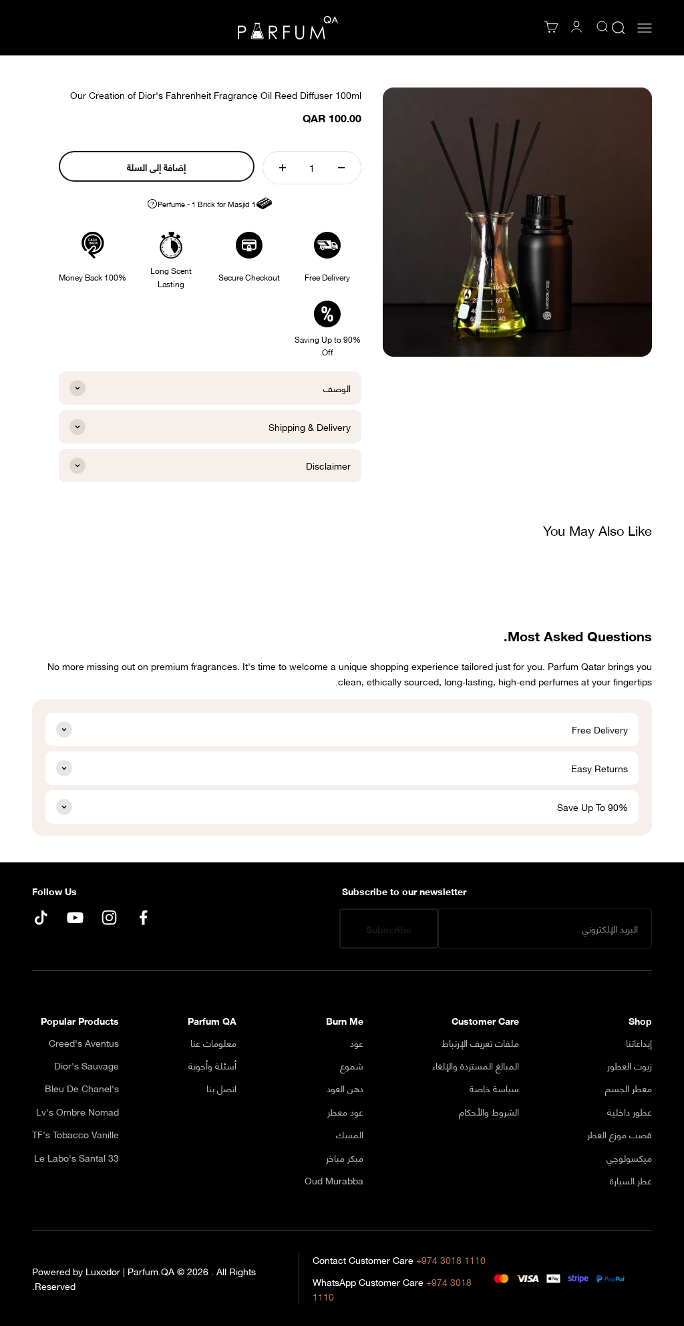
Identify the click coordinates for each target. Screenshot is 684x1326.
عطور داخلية (629, 1111)
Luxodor (103, 1271)
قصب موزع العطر (619, 1134)
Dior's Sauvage (86, 1065)
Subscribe (388, 929)
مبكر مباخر (344, 1157)
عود (356, 1042)
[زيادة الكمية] (282, 168)
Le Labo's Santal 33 (76, 1157)
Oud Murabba (334, 1180)
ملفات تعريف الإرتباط (480, 1042)
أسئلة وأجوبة (212, 1065)
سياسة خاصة (494, 1088)
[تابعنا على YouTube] (75, 917)
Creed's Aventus (84, 1042)
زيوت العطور (629, 1065)
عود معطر (345, 1111)
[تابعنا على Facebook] (143, 917)
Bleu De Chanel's (82, 1088)
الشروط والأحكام (489, 1111)
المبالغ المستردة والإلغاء (475, 1065)
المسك (349, 1134)
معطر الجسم (628, 1088)
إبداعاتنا (639, 1042)
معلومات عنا (213, 1042)
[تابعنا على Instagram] (109, 917)
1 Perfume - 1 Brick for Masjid (202, 204)
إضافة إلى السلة (156, 166)
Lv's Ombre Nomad (77, 1111)
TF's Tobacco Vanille (75, 1134)
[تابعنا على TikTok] (41, 917)
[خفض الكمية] (341, 168)
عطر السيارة (631, 1180)
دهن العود (345, 1088)
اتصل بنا (221, 1088)
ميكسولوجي (629, 1157)
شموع (351, 1065)
